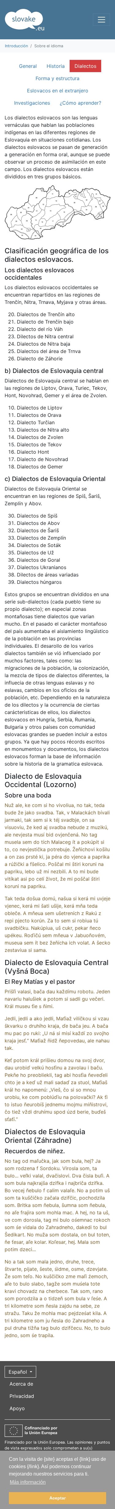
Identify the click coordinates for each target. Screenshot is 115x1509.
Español (19, 1372)
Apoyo (17, 1408)
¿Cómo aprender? (80, 103)
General (28, 66)
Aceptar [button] (57, 1497)
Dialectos (85, 66)
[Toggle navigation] (101, 20)
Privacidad (22, 1396)
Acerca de (21, 1384)
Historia (56, 66)
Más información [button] (28, 1482)
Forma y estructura (57, 78)
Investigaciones (32, 103)
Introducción (16, 46)
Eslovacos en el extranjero (57, 90)
